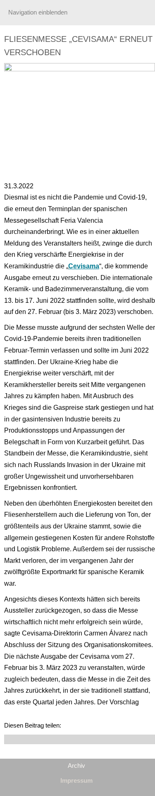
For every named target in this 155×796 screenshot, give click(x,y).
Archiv (76, 765)
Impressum (76, 780)
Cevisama (83, 266)
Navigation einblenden (37, 12)
